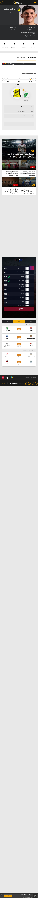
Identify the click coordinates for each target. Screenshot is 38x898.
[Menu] (35, 2)
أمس (30, 321)
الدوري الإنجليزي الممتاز (30, 350)
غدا (7, 321)
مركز (32, 106)
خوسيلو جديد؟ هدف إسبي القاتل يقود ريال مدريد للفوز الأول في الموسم (20, 155)
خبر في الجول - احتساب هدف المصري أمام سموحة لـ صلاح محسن (27, 173)
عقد (32, 124)
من (32, 111)
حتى (32, 115)
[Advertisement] (19, 226)
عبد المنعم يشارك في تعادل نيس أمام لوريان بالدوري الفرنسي (12, 173)
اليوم (19, 321)
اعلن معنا (3, 383)
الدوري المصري (32, 324)
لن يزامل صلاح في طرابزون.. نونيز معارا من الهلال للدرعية (11, 191)
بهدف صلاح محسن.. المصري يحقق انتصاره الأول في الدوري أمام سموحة (28, 191)
